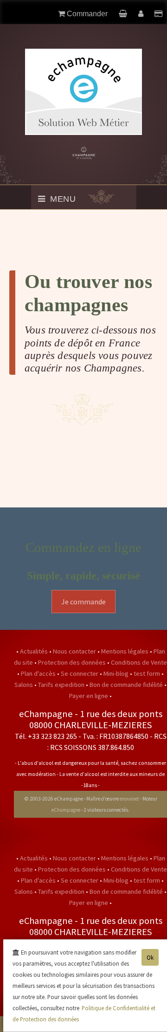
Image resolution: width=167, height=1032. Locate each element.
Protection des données (72, 662)
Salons (24, 684)
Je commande (83, 601)
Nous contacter (75, 651)
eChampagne (65, 810)
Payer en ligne (89, 696)
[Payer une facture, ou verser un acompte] (158, 13)
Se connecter (80, 673)
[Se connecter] (142, 14)
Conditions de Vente (139, 662)
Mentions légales (125, 651)
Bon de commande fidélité (127, 684)
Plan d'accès (39, 673)
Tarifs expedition (62, 684)
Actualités (34, 651)
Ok (150, 957)
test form (147, 673)
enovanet (129, 798)
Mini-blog (116, 673)
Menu (61, 199)
